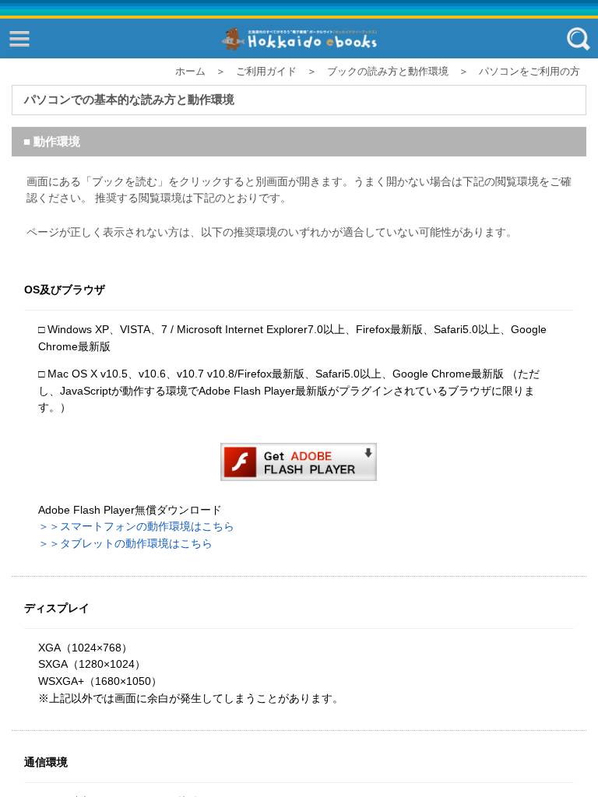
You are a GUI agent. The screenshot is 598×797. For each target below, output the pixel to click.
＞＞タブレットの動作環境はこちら (125, 543)
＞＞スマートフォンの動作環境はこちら (136, 526)
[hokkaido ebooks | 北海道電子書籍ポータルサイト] (299, 39)
